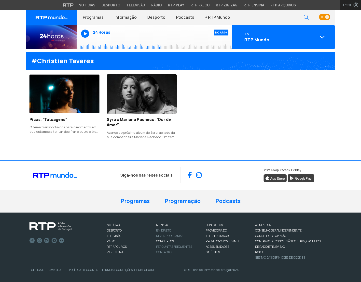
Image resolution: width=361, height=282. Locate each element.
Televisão (135, 5)
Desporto (110, 5)
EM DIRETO (163, 230)
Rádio (156, 5)
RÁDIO (111, 241)
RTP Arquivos (283, 5)
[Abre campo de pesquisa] (306, 17)
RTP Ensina (254, 5)
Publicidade (145, 270)
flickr (61, 240)
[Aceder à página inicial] (51, 17)
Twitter (39, 240)
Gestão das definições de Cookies (280, 257)
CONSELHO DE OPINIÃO (270, 236)
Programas (93, 17)
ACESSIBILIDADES (217, 247)
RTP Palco (200, 5)
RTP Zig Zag (226, 5)
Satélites (213, 252)
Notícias (87, 5)
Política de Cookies (83, 270)
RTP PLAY (162, 225)
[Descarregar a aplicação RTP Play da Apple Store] (275, 178)
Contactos (164, 252)
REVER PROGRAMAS (169, 236)
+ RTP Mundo (217, 17)
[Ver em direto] (51, 37)
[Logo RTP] (50, 226)
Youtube (54, 240)
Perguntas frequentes (174, 247)
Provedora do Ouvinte (223, 241)
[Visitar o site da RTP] (68, 5)
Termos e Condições (117, 270)
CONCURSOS (165, 241)
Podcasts (185, 17)
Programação (183, 201)
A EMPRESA (263, 225)
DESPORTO (114, 230)
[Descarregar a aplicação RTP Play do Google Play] (301, 178)
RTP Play (176, 5)
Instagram (47, 240)
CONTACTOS (214, 225)
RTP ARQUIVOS (117, 247)
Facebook (32, 240)
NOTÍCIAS (113, 225)
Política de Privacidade (47, 270)
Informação (125, 17)
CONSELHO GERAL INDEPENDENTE (278, 230)
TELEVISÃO (114, 236)
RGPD (259, 252)
